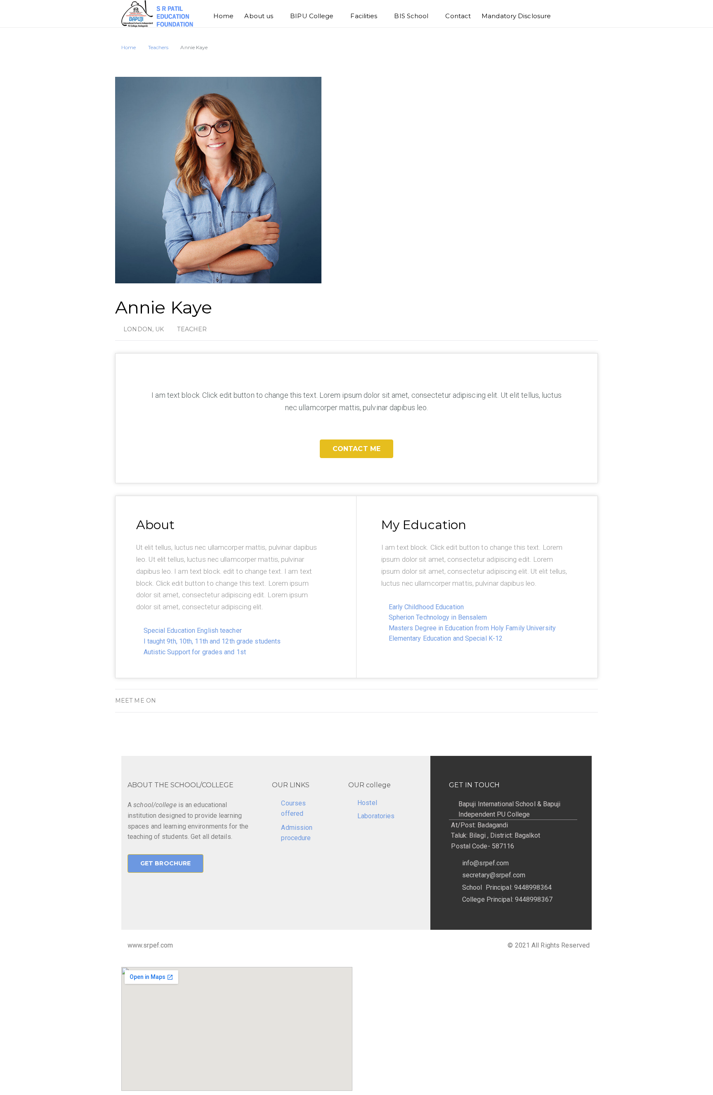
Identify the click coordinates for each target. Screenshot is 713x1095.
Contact (458, 16)
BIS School (411, 16)
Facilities (363, 16)
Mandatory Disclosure (516, 16)
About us (258, 16)
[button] (356, 448)
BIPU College (311, 16)
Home (223, 16)
